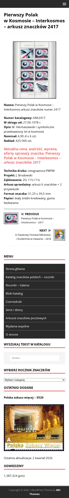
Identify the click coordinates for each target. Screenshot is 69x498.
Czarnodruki (14, 301)
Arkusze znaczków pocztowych (26, 318)
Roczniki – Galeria (17, 285)
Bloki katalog (14, 293)
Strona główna (15, 269)
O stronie (12, 334)
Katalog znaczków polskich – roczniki (30, 277)
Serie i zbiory (14, 310)
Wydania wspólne (17, 326)
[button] (63, 3)
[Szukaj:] (34, 358)
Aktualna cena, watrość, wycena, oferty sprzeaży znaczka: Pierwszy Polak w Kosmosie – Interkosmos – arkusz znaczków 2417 (32, 156)
